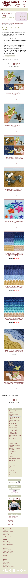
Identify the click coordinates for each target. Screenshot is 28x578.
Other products (11, 510)
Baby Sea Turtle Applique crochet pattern (14, 126)
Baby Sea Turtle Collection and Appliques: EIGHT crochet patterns (14, 158)
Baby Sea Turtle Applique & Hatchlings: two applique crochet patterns (14, 93)
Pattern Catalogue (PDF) (8, 544)
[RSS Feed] (6, 570)
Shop (3, 23)
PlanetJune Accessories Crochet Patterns (14, 449)
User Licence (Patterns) (8, 543)
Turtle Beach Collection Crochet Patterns (14, 23)
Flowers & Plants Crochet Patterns (15, 436)
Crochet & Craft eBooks (14, 458)
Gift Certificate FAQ (12, 522)
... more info (14, 100)
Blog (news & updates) (8, 531)
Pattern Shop (6, 541)
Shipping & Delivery (12, 517)
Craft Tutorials (12, 468)
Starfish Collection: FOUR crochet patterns (14, 222)
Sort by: (3, 56)
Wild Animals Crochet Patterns (14, 415)
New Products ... (13, 470)
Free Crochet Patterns (8, 551)
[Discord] (25, 570)
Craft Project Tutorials (8, 552)
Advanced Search (14, 492)
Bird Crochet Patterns (14, 423)
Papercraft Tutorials (13, 466)
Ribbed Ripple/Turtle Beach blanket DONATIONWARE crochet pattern (14, 351)
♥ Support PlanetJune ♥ (8, 536)
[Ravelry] (21, 570)
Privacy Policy (6, 565)
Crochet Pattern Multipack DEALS (13, 452)
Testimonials (6, 562)
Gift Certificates (12, 462)
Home (4, 530)
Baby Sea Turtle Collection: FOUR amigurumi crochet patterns (14, 190)
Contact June (10, 521)
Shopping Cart (22, 19)
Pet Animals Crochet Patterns (13, 411)
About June (5, 561)
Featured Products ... (14, 472)
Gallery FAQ (10, 524)
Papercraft (5, 555)
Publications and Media (8, 566)
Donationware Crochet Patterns (14, 455)
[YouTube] (18, 570)
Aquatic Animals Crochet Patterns (14, 421)
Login (21, 13)
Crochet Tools (12, 460)
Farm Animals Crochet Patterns (14, 418)
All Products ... (12, 474)
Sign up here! (22, 17)
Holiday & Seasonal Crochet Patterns (13, 433)
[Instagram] (14, 570)
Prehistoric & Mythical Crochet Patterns (14, 429)
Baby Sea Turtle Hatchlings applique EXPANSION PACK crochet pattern (14, 383)
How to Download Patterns (13, 516)
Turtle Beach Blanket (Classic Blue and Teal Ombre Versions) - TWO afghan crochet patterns (14, 254)
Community (5, 533)
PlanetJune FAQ (6, 563)
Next (18, 63)
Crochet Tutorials (7, 549)
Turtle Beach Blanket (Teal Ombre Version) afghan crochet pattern (14, 319)
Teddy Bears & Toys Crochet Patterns (13, 426)
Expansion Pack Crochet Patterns (14, 446)
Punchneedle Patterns (14, 464)
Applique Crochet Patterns (13, 439)
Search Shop (14, 486)
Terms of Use (10, 520)
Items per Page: (12, 66)
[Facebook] (10, 570)
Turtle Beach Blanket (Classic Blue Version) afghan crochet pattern (14, 287)
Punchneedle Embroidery (8, 554)
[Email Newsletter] (3, 570)
